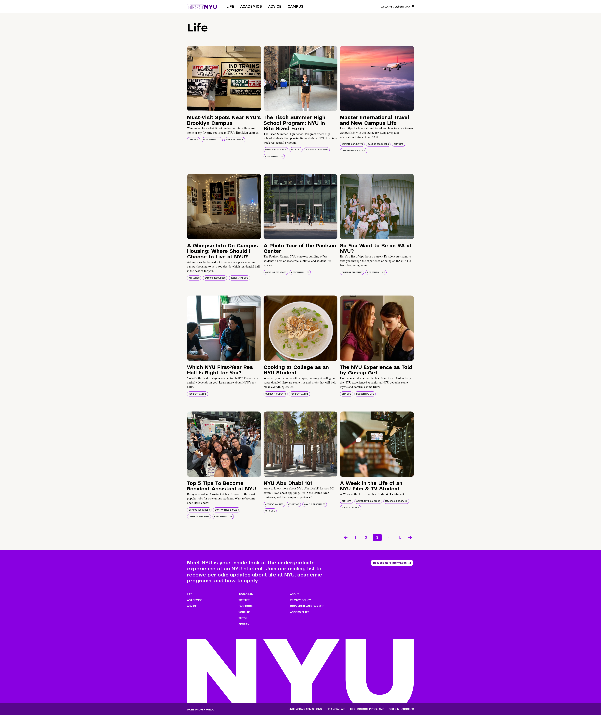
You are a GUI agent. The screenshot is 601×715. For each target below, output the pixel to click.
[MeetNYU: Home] (202, 6)
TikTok (243, 618)
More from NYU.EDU (200, 709)
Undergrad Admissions (305, 709)
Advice (274, 6)
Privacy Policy (300, 600)
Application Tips (274, 504)
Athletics (194, 278)
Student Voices (234, 140)
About (294, 594)
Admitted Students (352, 144)
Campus (295, 6)
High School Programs (367, 709)
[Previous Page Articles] (345, 537)
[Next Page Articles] (410, 537)
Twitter (244, 600)
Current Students (352, 272)
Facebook (246, 606)
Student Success (401, 709)
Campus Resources (275, 150)
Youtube (244, 612)
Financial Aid (335, 709)
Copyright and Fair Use (307, 606)
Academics (251, 6)
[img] (224, 78)
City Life (193, 140)
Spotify (244, 624)
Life (230, 6)
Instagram (246, 594)
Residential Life (212, 140)
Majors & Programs (317, 150)
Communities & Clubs (354, 150)
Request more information (390, 562)
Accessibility (299, 612)
